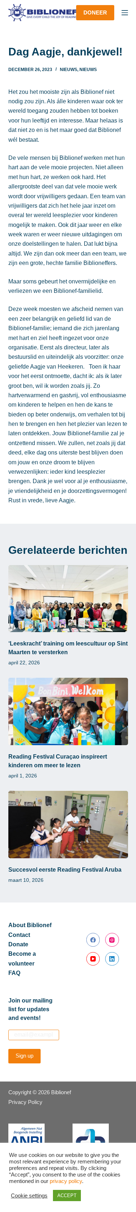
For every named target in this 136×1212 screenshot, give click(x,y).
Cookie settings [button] (29, 1196)
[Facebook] (93, 940)
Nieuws (68, 69)
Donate (18, 944)
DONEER (95, 12)
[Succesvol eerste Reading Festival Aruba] (68, 824)
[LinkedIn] (112, 959)
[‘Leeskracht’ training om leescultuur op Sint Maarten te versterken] (68, 598)
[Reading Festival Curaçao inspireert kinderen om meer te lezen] (68, 711)
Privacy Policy (25, 1102)
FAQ (14, 973)
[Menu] (124, 12)
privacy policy (66, 1181)
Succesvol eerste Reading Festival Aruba (64, 870)
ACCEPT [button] (67, 1195)
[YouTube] (93, 959)
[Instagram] (112, 940)
